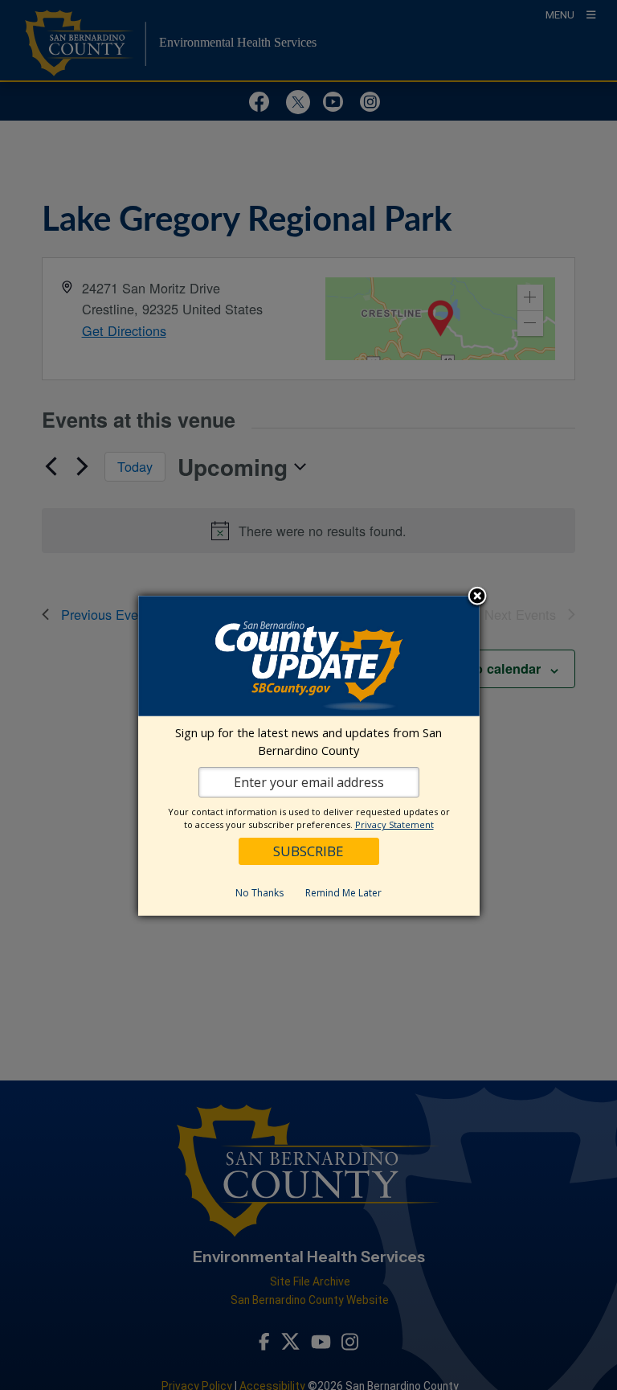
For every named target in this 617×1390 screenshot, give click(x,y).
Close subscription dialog (477, 597)
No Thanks (259, 893)
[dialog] (309, 756)
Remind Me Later (343, 893)
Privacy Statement (394, 824)
